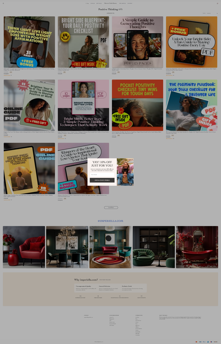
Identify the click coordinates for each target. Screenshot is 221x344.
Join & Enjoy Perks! (102, 180)
